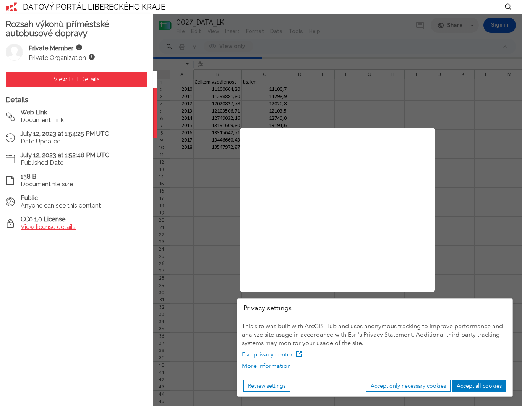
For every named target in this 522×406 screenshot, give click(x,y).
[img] (79, 47)
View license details (48, 226)
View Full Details (76, 79)
